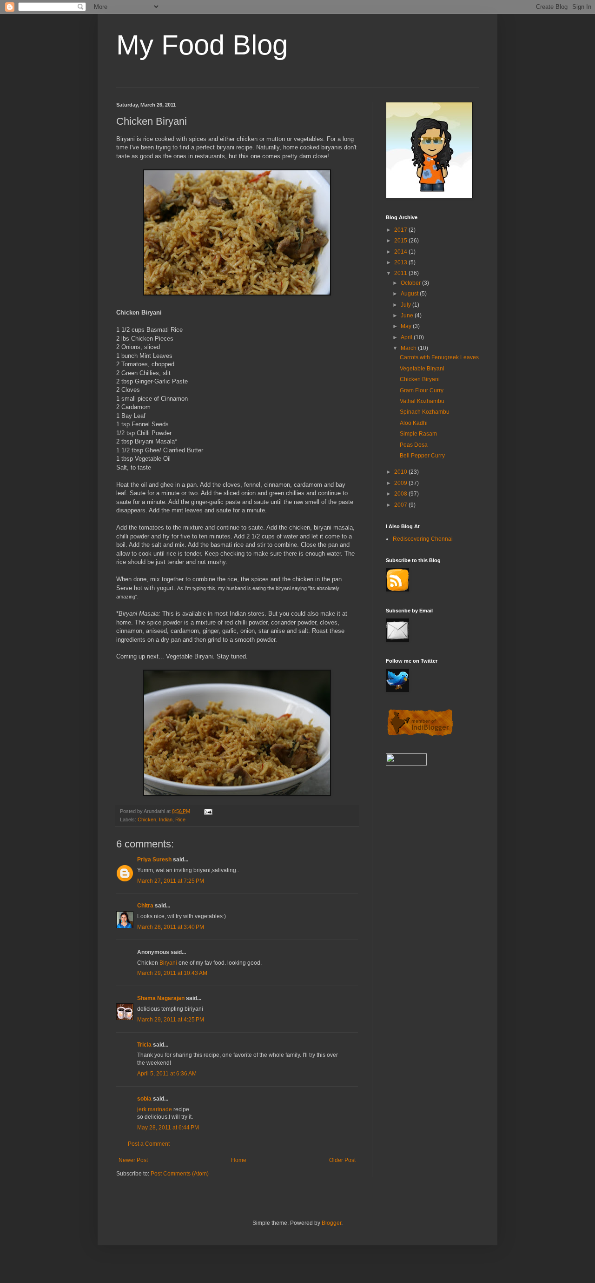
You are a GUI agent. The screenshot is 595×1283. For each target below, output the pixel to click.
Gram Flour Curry (421, 390)
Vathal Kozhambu (422, 401)
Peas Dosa (414, 445)
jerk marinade (154, 1109)
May (407, 326)
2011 (401, 273)
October (411, 283)
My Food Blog (202, 44)
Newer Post (133, 1160)
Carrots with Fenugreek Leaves (439, 357)
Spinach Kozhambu (425, 412)
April (407, 337)
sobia (144, 1098)
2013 (401, 262)
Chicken (147, 819)
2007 (401, 505)
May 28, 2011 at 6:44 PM (168, 1127)
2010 (401, 472)
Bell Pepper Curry (422, 455)
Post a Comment (149, 1144)
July (406, 305)
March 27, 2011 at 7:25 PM (170, 881)
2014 (401, 252)
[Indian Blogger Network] (420, 735)
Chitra (145, 905)
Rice (180, 819)
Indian (165, 819)
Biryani (168, 963)
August (410, 293)
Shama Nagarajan (161, 998)
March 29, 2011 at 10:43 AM (172, 973)
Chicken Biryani (420, 379)
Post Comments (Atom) (180, 1173)
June (408, 315)
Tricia (144, 1044)
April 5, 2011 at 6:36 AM (167, 1073)
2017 (401, 230)
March (409, 348)
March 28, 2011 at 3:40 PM (170, 927)
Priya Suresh (154, 859)
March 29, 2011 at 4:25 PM (170, 1019)
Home (238, 1160)
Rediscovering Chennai (423, 539)
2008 (401, 493)
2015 (401, 240)
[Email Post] (208, 811)
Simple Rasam (418, 433)
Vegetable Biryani (422, 368)
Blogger (331, 1223)
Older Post (342, 1160)
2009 (401, 483)
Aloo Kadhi (414, 423)
